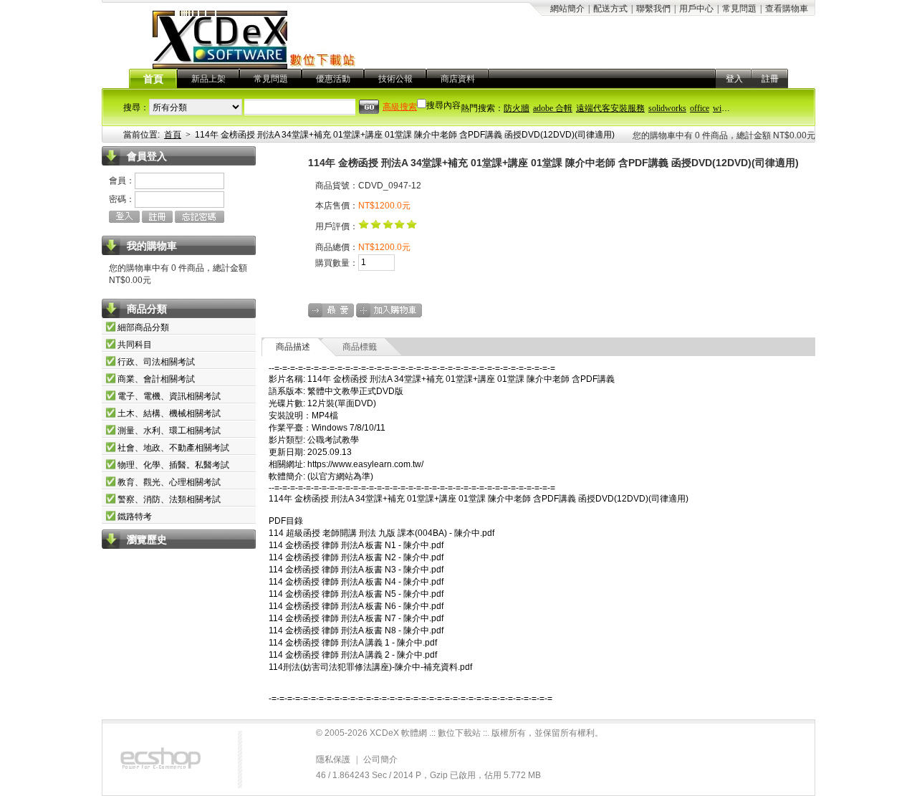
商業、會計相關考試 (156, 379)
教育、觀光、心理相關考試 (169, 482)
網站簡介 (567, 9)
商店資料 (458, 79)
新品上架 (208, 79)
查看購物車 (786, 9)
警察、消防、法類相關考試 (169, 499)
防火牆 (516, 108)
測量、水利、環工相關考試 (169, 431)
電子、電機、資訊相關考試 (169, 396)
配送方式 (610, 9)
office (699, 108)
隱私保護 (333, 759)
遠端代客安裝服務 (610, 108)
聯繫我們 (653, 9)
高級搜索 (400, 107)
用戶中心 (696, 9)
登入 (734, 79)
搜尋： (136, 107)
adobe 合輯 (552, 108)
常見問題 (739, 9)
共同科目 (134, 345)
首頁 (153, 79)
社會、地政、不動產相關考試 (173, 448)
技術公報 (395, 79)
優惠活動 (333, 79)
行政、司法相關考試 (156, 362)
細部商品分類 (143, 327)
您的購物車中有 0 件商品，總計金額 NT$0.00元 (724, 135)
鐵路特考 (134, 517)
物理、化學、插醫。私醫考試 (173, 465)
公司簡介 (380, 759)
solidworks (667, 108)
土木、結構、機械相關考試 (169, 413)
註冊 (770, 79)
